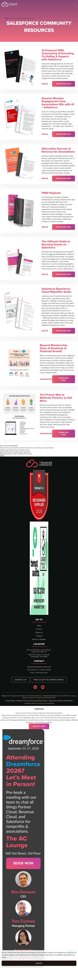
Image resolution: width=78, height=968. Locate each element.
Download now (63, 84)
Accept (39, 963)
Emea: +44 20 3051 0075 (39, 673)
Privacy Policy (10, 700)
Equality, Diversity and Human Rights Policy (32, 700)
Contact (39, 636)
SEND (2, 456)
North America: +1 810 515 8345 (39, 670)
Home (7, 18)
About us (39, 632)
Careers (39, 629)
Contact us (21, 679)
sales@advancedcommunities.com (39, 667)
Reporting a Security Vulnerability (61, 700)
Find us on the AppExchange (48, 679)
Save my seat (39, 726)
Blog (39, 625)
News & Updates (39, 639)
